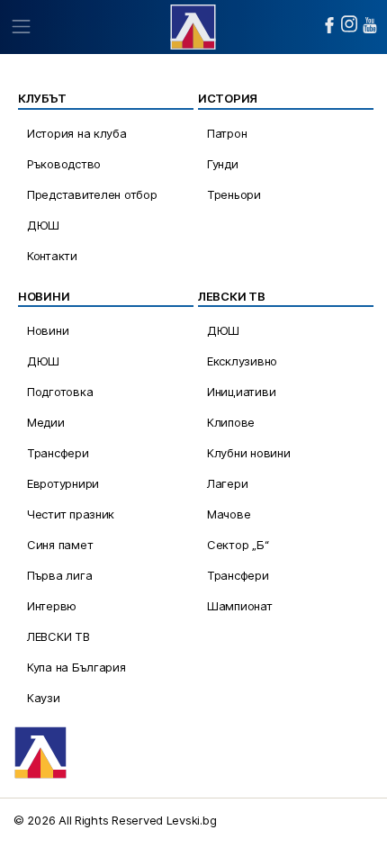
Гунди (222, 164)
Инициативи (241, 391)
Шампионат (240, 606)
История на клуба (77, 133)
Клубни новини (249, 453)
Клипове (231, 422)
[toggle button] (20, 27)
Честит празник (70, 514)
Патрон (227, 133)
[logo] (193, 25)
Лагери (227, 483)
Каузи (43, 697)
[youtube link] (370, 25)
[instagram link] (349, 23)
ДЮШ (43, 225)
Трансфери (58, 453)
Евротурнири (63, 483)
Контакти (52, 255)
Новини (47, 330)
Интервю (51, 606)
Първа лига (59, 575)
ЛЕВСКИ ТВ (58, 636)
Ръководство (64, 164)
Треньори (234, 194)
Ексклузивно (242, 361)
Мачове (228, 514)
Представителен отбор (92, 194)
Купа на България (76, 667)
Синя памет (60, 544)
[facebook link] (329, 25)
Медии (46, 422)
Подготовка (60, 391)
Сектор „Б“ (237, 544)
